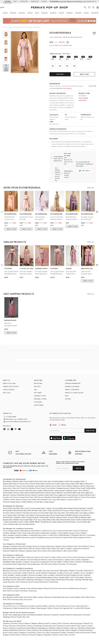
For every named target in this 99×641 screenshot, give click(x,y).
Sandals (61, 577)
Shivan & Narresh (9, 486)
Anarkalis (14, 546)
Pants (47, 557)
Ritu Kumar (20, 490)
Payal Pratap (40, 488)
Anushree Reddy (58, 481)
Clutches (88, 577)
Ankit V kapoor (46, 508)
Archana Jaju (26, 499)
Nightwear (14, 551)
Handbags (6, 579)
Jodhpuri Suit (69, 559)
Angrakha (85, 559)
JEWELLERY (24, 1)
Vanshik (89, 508)
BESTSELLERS (38, 383)
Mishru (83, 486)
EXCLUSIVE (37, 386)
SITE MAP (68, 399)
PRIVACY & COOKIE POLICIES (74, 392)
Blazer (78, 597)
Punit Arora (38, 519)
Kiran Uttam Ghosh (59, 486)
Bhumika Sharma (24, 495)
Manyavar (89, 483)
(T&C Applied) (67, 88)
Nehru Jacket (15, 557)
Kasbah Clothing (55, 517)
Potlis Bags (79, 577)
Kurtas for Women (39, 546)
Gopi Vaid (33, 497)
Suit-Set (30, 559)
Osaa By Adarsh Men (37, 483)
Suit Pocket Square (79, 557)
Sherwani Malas (56, 562)
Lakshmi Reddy (41, 606)
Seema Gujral (59, 490)
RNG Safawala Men (63, 519)
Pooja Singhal (29, 481)
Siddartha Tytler (71, 490)
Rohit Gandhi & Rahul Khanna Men (83, 519)
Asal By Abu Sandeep (72, 481)
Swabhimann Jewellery (48, 533)
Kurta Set (58, 588)
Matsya (77, 497)
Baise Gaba (70, 483)
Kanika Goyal (89, 495)
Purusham (6, 513)
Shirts (24, 557)
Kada (50, 577)
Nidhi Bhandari (64, 535)
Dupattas (6, 551)
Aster (19, 533)
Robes (5, 559)
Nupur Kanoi (7, 488)
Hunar (25, 533)
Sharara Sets (72, 546)
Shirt (83, 597)
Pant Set (44, 564)
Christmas (86, 615)
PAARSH (15, 519)
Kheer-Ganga (75, 510)
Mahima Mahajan (73, 486)
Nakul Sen (90, 486)
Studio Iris (77, 499)
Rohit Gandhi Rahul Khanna (34, 493)
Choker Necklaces (28, 577)
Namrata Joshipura (10, 495)
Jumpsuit (26, 562)
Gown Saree (42, 551)
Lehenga (23, 588)
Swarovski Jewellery (72, 573)
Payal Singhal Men (26, 519)
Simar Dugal (91, 497)
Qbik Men (21, 515)
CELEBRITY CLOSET (40, 396)
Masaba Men (7, 519)
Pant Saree (51, 551)
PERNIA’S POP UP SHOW (10, 386)
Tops (79, 546)
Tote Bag (78, 579)
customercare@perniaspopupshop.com (18, 421)
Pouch (13, 579)
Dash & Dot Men (13, 508)
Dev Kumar (34, 513)
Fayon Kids (7, 606)
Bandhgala (7, 562)
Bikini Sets (55, 548)
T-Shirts (17, 559)
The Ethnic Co (86, 510)
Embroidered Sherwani (60, 597)
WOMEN (7, 1)
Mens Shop (22, 564)
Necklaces (6, 570)
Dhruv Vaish (25, 508)
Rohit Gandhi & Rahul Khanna (43, 490)
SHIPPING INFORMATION (72, 383)
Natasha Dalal (18, 481)
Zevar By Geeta (33, 533)
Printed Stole (53, 582)
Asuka (50, 510)
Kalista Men (44, 517)
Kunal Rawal (57, 510)
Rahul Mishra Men (49, 519)
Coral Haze (90, 535)
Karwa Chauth (16, 617)
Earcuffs (80, 570)
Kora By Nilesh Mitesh (27, 524)
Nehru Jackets (38, 597)
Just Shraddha (63, 533)
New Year (26, 617)
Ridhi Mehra (80, 483)
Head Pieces (88, 570)
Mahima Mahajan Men (82, 517)
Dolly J (83, 481)
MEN (15, 1)
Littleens (33, 608)
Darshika (26, 513)
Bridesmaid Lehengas (10, 548)
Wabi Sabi (42, 510)
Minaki (83, 533)
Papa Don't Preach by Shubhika (24, 488)
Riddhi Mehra (91, 488)
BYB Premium (85, 608)
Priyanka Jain (8, 497)
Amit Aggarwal (87, 493)
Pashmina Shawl (27, 582)
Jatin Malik (30, 515)
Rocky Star (24, 483)
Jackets (69, 548)
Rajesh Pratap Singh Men (77, 508)
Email (54, 425)
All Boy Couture (53, 608)
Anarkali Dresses (73, 588)
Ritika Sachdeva (79, 537)
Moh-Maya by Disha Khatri (30, 530)
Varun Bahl (67, 493)
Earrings (14, 570)
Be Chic (82, 535)
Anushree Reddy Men (42, 515)
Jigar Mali (56, 499)
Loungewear (44, 562)
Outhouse (83, 530)
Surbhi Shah (49, 495)
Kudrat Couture (68, 517)
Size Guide (65, 53)
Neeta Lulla (76, 493)
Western (79, 562)
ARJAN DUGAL (8, 517)
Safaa (34, 499)
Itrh (50, 499)
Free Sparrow (8, 608)
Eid (28, 615)
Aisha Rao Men (84, 515)
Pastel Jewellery (8, 575)
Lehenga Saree (31, 551)
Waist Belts (21, 579)
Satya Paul (38, 481)
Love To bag (56, 530)
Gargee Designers (33, 517)
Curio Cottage (8, 530)
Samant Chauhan (37, 495)
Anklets (24, 573)
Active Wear (53, 564)
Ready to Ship (62, 551)
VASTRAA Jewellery (9, 533)
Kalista (48, 486)
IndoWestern (87, 562)
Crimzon (6, 540)
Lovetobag (33, 535)
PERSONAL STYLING (40, 399)
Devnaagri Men (59, 513)
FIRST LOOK (54, 1)
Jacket (72, 597)
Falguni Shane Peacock (11, 483)
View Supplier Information (83, 99)
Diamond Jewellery (35, 575)
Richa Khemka (42, 499)
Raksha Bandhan (37, 615)
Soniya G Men (23, 522)
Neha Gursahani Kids (21, 608)
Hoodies (91, 557)
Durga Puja (77, 615)
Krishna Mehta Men (46, 513)
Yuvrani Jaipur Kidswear (78, 606)
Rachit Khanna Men (57, 515)
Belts (67, 577)
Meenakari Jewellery (56, 573)
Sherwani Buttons (40, 559)
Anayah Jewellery (21, 535)
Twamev (66, 510)
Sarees (29, 546)
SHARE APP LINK (90, 430)
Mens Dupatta (17, 562)
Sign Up (78, 468)
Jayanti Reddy (40, 486)
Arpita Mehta (56, 497)
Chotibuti (31, 606)
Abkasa (75, 515)
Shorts (11, 559)
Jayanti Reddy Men (83, 522)
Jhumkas (87, 575)
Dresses (58, 546)
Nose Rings (55, 570)
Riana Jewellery (8, 535)
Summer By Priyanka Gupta (55, 483)
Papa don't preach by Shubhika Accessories (37, 537)
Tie (68, 564)
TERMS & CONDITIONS (72, 389)
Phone (63, 425)
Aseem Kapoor (49, 502)
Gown (64, 546)
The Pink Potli (67, 530)
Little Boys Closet (54, 606)
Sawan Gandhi (68, 497)
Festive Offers (73, 551)
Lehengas (6, 546)
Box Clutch (16, 582)
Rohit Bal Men (33, 510)
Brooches (73, 564)
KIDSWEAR (35, 1)
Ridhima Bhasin (9, 490)
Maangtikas (64, 570)
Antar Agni (47, 481)
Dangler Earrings (76, 575)
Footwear (62, 564)
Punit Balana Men (72, 513)
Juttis (72, 577)
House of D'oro (75, 533)
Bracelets (26, 570)
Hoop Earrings (15, 577)
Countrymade (35, 508)
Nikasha (60, 493)
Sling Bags (38, 579)
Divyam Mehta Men (60, 508)
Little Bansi (23, 606)
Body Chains (7, 573)
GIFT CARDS (38, 392)
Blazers (23, 559)
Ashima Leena (51, 493)
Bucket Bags (61, 579)
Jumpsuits (76, 548)
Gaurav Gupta (19, 493)
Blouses (22, 551)
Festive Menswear (33, 564)
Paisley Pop (58, 537)
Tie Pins (69, 557)
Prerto (88, 537)
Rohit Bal (28, 490)
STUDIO (44, 1)
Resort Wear (46, 548)
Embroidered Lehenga (35, 588)
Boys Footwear (13, 599)
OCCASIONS (38, 402)
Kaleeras (73, 570)
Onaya (18, 486)
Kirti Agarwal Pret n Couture (70, 608)
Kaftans (85, 546)
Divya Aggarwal (60, 495)
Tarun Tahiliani (83, 490)
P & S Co (15, 606)
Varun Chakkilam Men (10, 524)
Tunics (91, 546)
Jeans (50, 559)
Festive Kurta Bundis (10, 564)
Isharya (17, 530)
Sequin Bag (7, 582)
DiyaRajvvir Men (19, 517)
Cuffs (20, 570)
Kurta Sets (22, 546)
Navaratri (47, 615)
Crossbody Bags (49, 579)
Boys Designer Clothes (11, 597)
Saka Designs (41, 608)
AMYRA (18, 537)
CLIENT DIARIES (39, 405)
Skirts (63, 548)
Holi (10, 615)
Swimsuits (84, 548)
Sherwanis (50, 546)
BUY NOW (60, 74)
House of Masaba (44, 497)
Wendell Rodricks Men (48, 522)
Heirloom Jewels (34, 573)
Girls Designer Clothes (10, 588)
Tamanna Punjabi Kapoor (12, 502)
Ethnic (72, 562)
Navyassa (65, 606)
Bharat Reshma (16, 513)
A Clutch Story (53, 535)
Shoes (55, 577)
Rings (33, 570)
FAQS (66, 396)
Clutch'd (76, 530)
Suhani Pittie (67, 537)
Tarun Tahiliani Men (9, 515)
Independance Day (19, 615)
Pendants (45, 573)
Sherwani (30, 557)
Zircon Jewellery (86, 573)
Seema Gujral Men (10, 522)
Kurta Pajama (58, 559)
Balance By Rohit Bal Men (66, 522)
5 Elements (75, 535)
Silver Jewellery (49, 575)
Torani (83, 497)
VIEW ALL (90, 187)
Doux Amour (42, 535)
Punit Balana (51, 488)
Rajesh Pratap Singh (78, 488)
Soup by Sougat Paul (21, 497)
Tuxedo (77, 559)
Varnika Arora (46, 530)
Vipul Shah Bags (8, 537)
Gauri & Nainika (27, 486)
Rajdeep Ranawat (63, 488)
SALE (35, 389)
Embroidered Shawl (41, 582)
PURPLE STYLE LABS (9, 383)
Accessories (35, 562)
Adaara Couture (66, 499)
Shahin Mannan (27, 502)
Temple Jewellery (22, 575)
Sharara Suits (48, 588)
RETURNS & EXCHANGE (72, 386)
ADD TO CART (84, 74)
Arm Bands (17, 573)
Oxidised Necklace (41, 577)
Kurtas (37, 557)
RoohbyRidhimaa (60, 32)
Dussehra (55, 615)
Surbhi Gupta (15, 499)
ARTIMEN (68, 515)
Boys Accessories (26, 599)
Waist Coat (61, 557)
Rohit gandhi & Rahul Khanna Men (15, 510)
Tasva (5, 508)
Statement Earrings (62, 575)
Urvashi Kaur (38, 502)
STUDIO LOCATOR (8, 389)
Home (5, 27)
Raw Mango (7, 481)
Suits (42, 557)
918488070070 (91, 1)
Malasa (6, 499)
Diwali (5, 615)
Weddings (6, 617)
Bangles (39, 570)
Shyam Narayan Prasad (75, 495)
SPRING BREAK (35, 522)
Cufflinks (66, 562)
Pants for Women (35, 548)
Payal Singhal (7, 493)
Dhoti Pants (23, 548)
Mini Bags (70, 579)
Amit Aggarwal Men (86, 513)
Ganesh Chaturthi (66, 615)
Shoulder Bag (87, 579)
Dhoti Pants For (8, 591)
